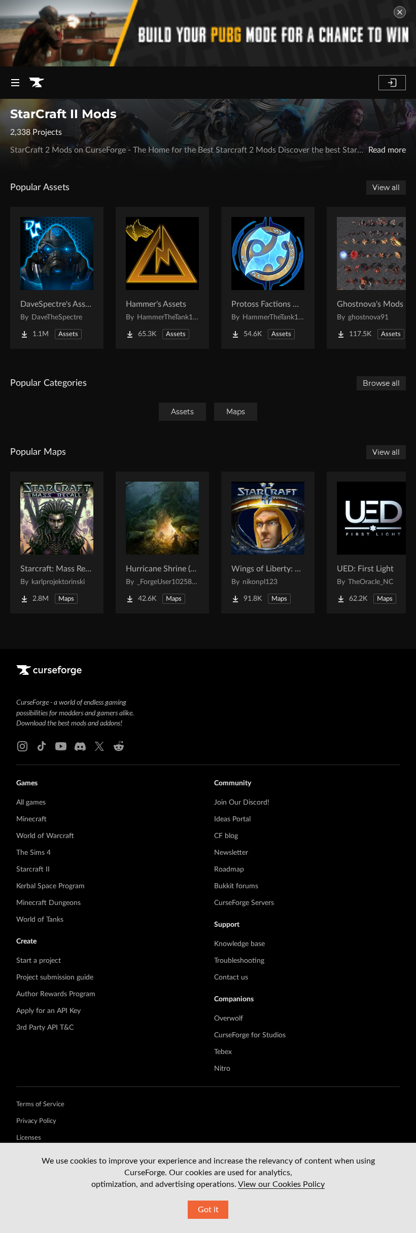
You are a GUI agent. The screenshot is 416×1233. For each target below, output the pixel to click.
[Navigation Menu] (15, 83)
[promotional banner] (208, 33)
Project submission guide (54, 977)
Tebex (223, 1052)
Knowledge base (239, 944)
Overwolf (228, 1018)
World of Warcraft (45, 836)
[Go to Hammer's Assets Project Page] (162, 278)
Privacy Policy (36, 1121)
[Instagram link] (22, 746)
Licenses (28, 1138)
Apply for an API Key (48, 1010)
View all (386, 187)
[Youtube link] (61, 746)
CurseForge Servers (244, 902)
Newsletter (231, 852)
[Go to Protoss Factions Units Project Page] (268, 278)
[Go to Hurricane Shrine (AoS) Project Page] (162, 542)
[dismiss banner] (400, 12)
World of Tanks (39, 919)
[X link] (99, 746)
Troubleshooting (239, 960)
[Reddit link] (119, 746)
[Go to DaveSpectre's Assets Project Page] (56, 278)
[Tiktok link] (42, 746)
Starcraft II (33, 869)
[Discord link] (80, 746)
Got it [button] (208, 1210)
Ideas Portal (232, 819)
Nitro (222, 1068)
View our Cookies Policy (281, 1184)
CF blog (226, 836)
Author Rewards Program (55, 994)
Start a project (38, 960)
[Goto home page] (36, 83)
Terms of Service (40, 1104)
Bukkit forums (236, 886)
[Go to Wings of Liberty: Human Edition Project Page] (268, 542)
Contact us (231, 977)
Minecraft (31, 819)
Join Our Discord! (241, 802)
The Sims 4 (33, 852)
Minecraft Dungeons (48, 902)
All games (31, 802)
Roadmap (229, 869)
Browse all (381, 383)
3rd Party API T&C (45, 1027)
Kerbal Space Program (50, 886)
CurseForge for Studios (250, 1035)
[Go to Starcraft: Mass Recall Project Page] (56, 542)
